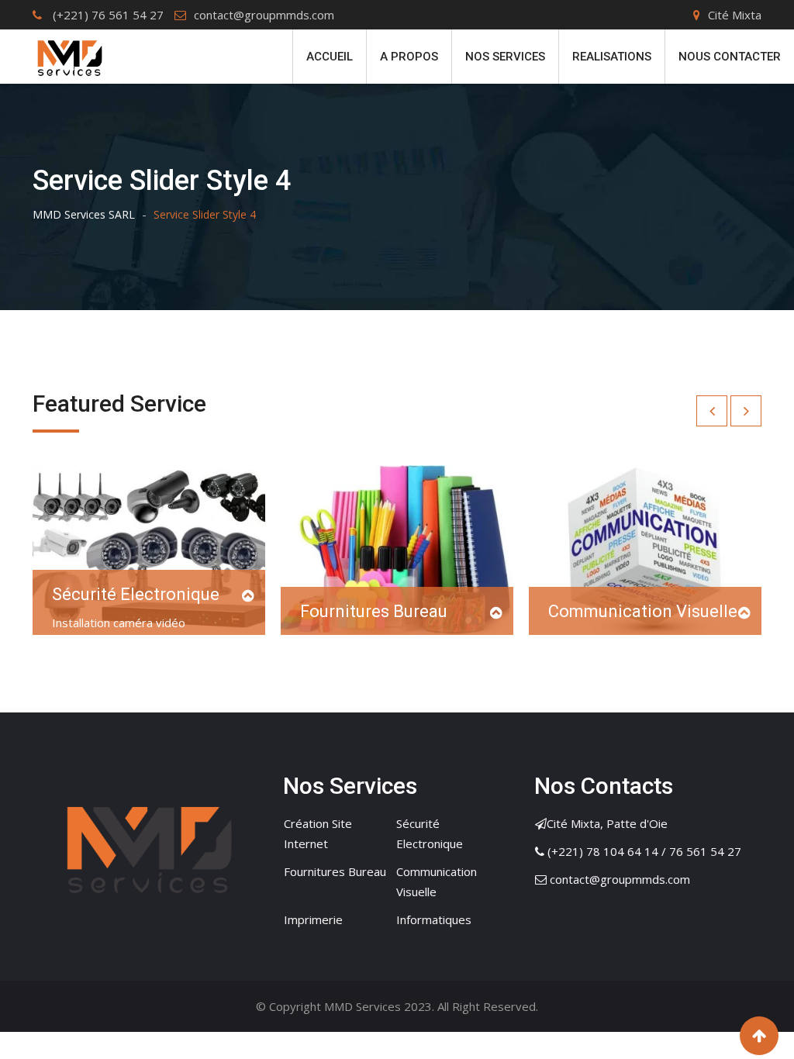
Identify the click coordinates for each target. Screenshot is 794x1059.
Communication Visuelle (642, 611)
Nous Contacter (729, 57)
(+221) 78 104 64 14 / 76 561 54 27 (644, 851)
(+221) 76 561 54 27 (107, 14)
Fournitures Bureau (373, 611)
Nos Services (505, 57)
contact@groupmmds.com (264, 14)
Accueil (329, 57)
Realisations (611, 57)
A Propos (409, 57)
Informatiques (433, 919)
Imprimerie (313, 919)
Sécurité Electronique (135, 594)
